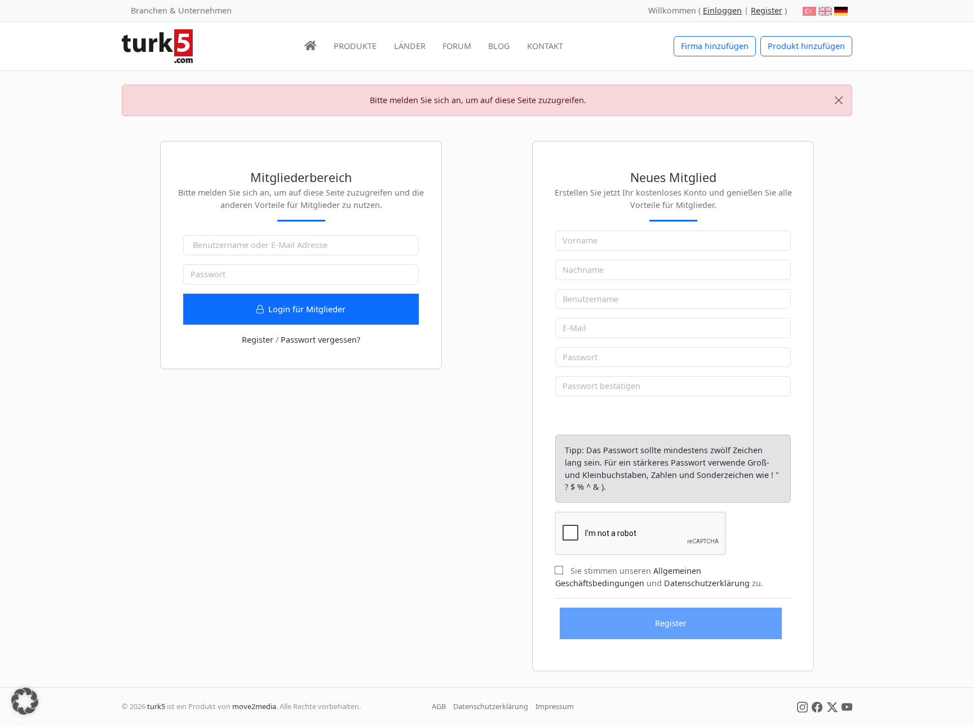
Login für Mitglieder (306, 309)
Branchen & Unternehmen (181, 10)
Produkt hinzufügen (806, 46)
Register (257, 339)
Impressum (554, 706)
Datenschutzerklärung (707, 583)
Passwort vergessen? (320, 339)
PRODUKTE (355, 46)
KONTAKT (545, 46)
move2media (254, 706)
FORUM (456, 46)
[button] (25, 701)
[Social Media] (802, 706)
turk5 (156, 706)
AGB (439, 706)
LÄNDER (410, 46)
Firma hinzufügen (715, 46)
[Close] (839, 100)
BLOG (499, 46)
